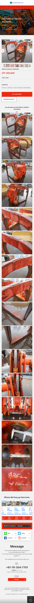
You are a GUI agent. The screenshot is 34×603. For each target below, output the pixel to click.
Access (20, 526)
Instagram (24, 538)
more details (9, 518)
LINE (9, 533)
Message (16, 579)
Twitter (23, 533)
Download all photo (9, 99)
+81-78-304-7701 (17, 567)
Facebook (10, 538)
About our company (10, 526)
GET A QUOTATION (16, 94)
